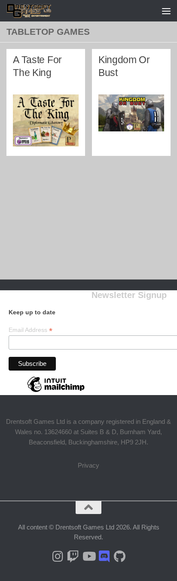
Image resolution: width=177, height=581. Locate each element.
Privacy (88, 465)
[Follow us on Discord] (104, 557)
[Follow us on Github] (119, 557)
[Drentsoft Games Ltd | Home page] (37, 10)
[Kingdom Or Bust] (131, 113)
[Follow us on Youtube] (88, 557)
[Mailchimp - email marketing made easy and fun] (56, 391)
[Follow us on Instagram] (58, 557)
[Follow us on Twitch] (73, 557)
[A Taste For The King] (46, 120)
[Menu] (166, 10)
